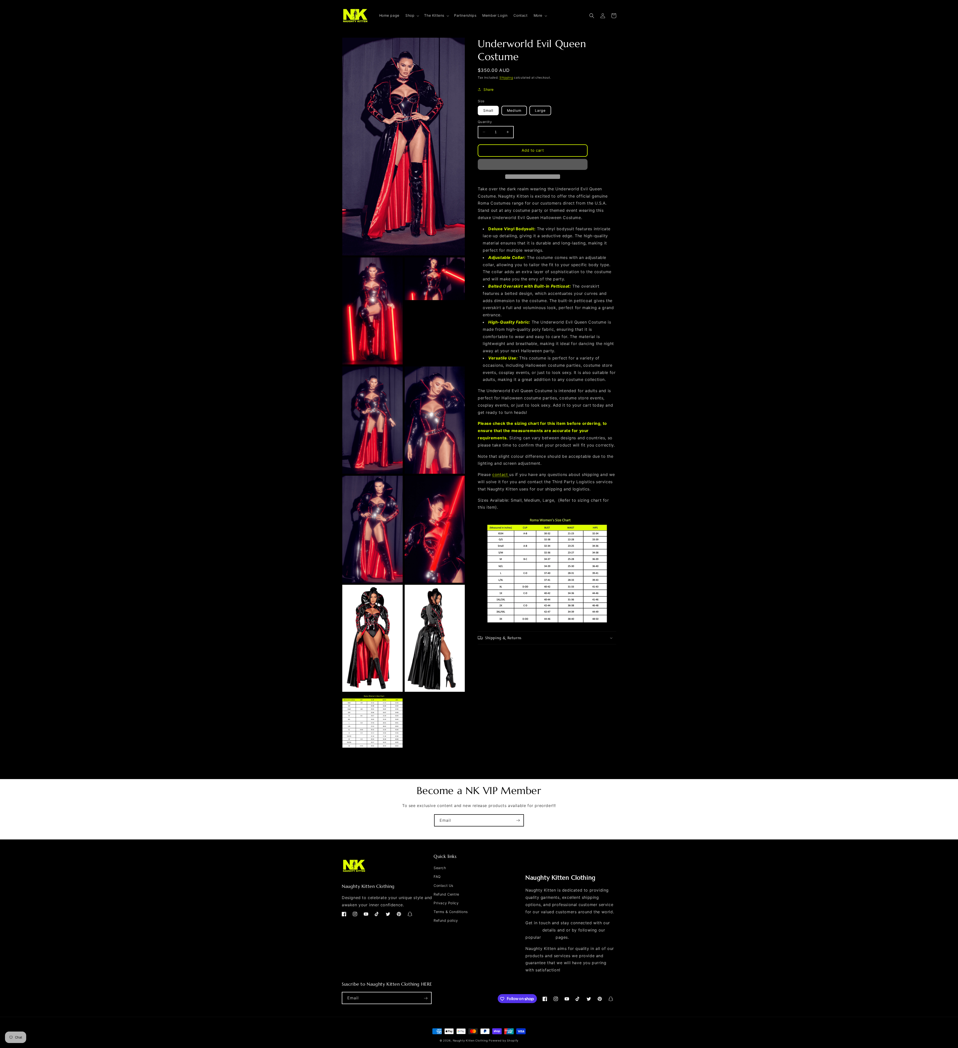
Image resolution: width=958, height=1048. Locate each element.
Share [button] (488, 89)
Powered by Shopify (503, 1040)
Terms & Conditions (451, 912)
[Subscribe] (517, 820)
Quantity (485, 122)
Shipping (506, 77)
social (548, 937)
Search (440, 868)
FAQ (437, 877)
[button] (411, 15)
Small (488, 110)
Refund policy (446, 921)
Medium (514, 110)
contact (500, 474)
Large (540, 110)
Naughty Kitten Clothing (470, 1040)
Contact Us (443, 885)
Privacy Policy (446, 903)
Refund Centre (446, 894)
